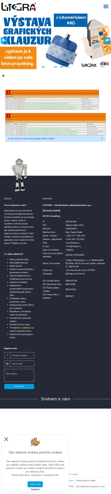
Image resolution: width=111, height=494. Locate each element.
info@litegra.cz (73, 246)
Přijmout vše (35, 484)
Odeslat (19, 386)
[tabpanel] (55, 41)
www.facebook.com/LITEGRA (80, 270)
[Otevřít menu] (106, 6)
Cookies (74, 474)
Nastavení (35, 489)
